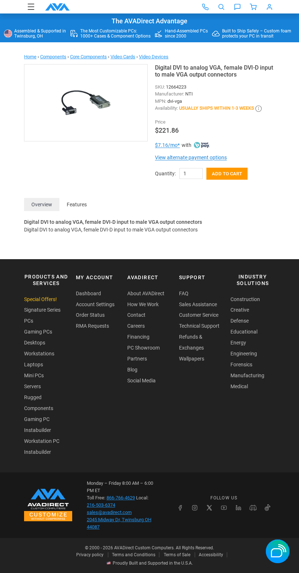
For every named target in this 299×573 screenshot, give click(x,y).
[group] (85, 103)
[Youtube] (224, 507)
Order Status (90, 315)
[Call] (205, 6)
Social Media (141, 380)
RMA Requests (92, 326)
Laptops (33, 364)
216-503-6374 (101, 505)
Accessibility (211, 554)
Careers (136, 326)
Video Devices (153, 56)
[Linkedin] (238, 507)
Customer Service (198, 315)
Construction (245, 299)
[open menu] (31, 6)
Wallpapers (191, 359)
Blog (132, 370)
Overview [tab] (41, 204)
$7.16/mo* (167, 145)
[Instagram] (194, 507)
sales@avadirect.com (109, 512)
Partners (137, 359)
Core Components (88, 56)
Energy (238, 343)
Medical (239, 386)
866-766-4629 (120, 497)
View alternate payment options (191, 157)
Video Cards (122, 56)
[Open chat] (237, 6)
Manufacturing (247, 375)
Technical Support (199, 326)
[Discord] (253, 507)
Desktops (34, 343)
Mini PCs (34, 375)
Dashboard (88, 293)
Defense (239, 321)
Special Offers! (40, 299)
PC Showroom (143, 348)
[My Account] (269, 6)
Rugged (33, 397)
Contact (136, 315)
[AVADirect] (57, 7)
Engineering (243, 353)
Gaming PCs (38, 332)
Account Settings (95, 304)
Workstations (39, 353)
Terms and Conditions (133, 554)
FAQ (184, 293)
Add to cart (227, 173)
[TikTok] (267, 507)
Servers (32, 386)
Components (53, 56)
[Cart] (253, 6)
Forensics (241, 364)
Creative (239, 310)
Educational (243, 332)
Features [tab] (77, 204)
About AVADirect (145, 293)
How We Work (143, 304)
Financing (138, 337)
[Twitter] (209, 507)
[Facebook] (180, 507)
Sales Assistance (198, 304)
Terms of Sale (177, 554)
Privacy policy (90, 554)
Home (30, 56)
